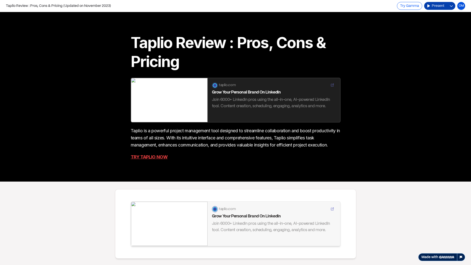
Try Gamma (409, 6)
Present (438, 6)
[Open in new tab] (332, 85)
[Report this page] (461, 257)
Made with (429, 257)
